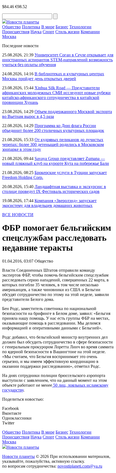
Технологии (80, 27)
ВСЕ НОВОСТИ (17, 214)
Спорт (48, 31)
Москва (9, 36)
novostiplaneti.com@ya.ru (79, 466)
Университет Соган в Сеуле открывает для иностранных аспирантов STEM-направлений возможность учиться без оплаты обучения (57, 60)
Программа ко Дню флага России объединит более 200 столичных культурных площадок (53, 128)
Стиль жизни (67, 31)
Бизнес (62, 27)
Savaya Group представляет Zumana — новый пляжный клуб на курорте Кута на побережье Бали (55, 161)
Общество (11, 27)
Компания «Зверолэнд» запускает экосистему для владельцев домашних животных (49, 203)
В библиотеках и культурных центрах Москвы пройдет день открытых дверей (53, 76)
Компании (90, 31)
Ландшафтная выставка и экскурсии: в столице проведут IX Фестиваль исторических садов (54, 189)
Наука (36, 31)
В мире (47, 27)
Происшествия (15, 31)
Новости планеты (18, 456)
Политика (31, 27)
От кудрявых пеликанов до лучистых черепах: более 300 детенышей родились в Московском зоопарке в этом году (53, 144)
